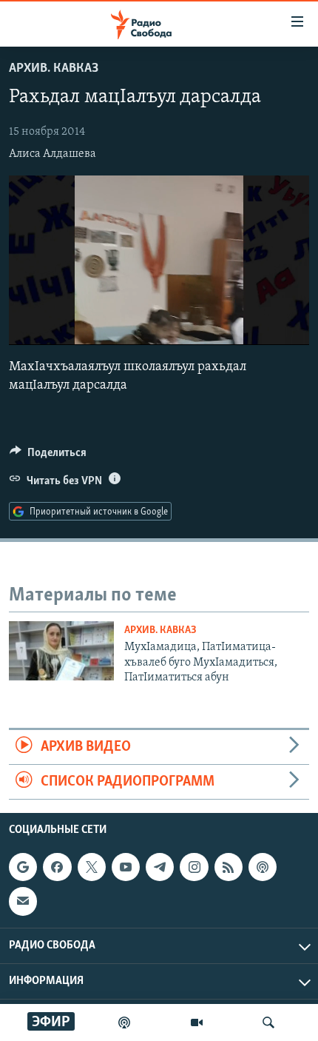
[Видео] (197, 1022)
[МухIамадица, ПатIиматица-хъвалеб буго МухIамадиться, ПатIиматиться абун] (61, 650)
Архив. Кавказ (53, 69)
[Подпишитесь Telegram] (160, 867)
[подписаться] (23, 902)
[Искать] (268, 1022)
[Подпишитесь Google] (23, 867)
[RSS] (228, 867)
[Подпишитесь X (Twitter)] (92, 867)
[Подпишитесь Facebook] (57, 867)
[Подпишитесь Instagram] (194, 867)
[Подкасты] (262, 867)
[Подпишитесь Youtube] (126, 867)
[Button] (48, 456)
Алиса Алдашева (52, 154)
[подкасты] (124, 1022)
